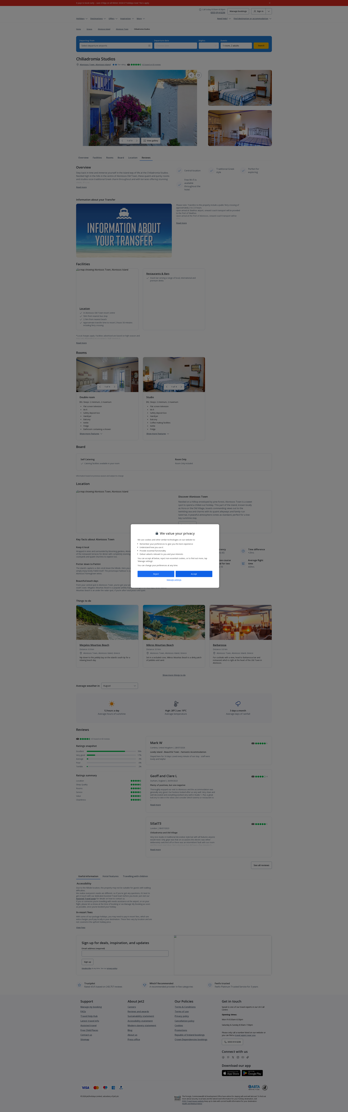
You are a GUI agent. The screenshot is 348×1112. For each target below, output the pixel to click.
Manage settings (174, 579)
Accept (194, 574)
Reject (156, 574)
